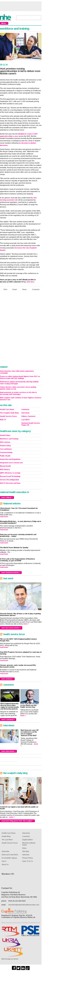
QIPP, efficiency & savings (10, 473)
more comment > (8, 720)
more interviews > (8, 751)
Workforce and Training (9, 439)
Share (24, 289)
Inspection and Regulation (10, 459)
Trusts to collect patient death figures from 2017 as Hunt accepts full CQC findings (20, 377)
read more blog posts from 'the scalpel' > (17, 821)
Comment (35, 289)
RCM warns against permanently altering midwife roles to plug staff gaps (19, 383)
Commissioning (6, 452)
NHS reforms (5, 442)
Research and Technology (10, 476)
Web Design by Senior (9, 959)
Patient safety (5, 446)
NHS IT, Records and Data (10, 483)
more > (26, 624)
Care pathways (6, 449)
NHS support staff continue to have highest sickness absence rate (20, 399)
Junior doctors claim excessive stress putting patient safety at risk (18, 388)
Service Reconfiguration (9, 480)
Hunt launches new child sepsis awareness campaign (17, 372)
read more (4, 517)
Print (5, 289)
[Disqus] (21, 329)
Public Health (5, 456)
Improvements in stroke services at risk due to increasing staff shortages (18, 393)
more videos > (7, 497)
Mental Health (5, 466)
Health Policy (5, 435)
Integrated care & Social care (11, 463)
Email (14, 289)
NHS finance (5, 469)
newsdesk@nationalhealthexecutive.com (23, 905)
